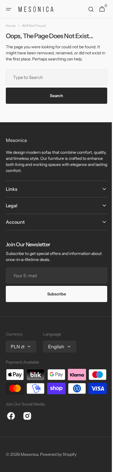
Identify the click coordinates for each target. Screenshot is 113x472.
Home (11, 25)
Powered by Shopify (58, 468)
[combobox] (54, 77)
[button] (8, 9)
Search (54, 95)
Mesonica (29, 468)
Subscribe (54, 294)
